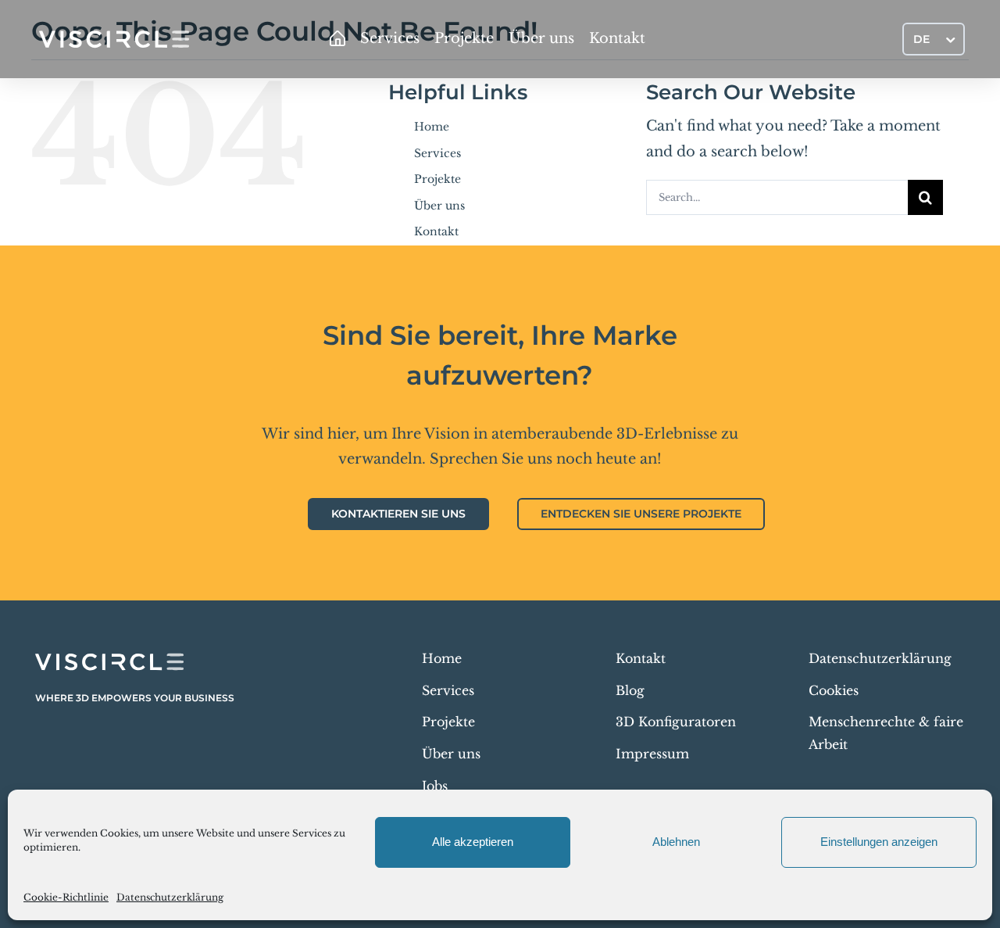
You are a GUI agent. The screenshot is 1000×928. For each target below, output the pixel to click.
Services (437, 153)
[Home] (337, 39)
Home (431, 127)
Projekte (437, 179)
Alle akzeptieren (472, 841)
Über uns (439, 206)
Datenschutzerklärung (169, 897)
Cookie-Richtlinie (66, 897)
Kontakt (436, 231)
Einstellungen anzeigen (879, 841)
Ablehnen (676, 841)
